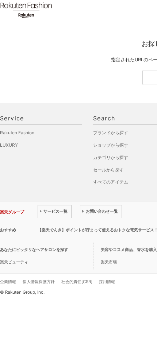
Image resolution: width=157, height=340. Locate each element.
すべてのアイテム (110, 182)
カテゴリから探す (110, 157)
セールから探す (108, 170)
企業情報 (8, 281)
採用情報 (107, 281)
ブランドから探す (110, 132)
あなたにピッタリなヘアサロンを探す (34, 249)
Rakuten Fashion (56, 10)
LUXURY (9, 145)
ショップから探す (110, 145)
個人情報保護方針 (39, 281)
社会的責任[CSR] (76, 281)
